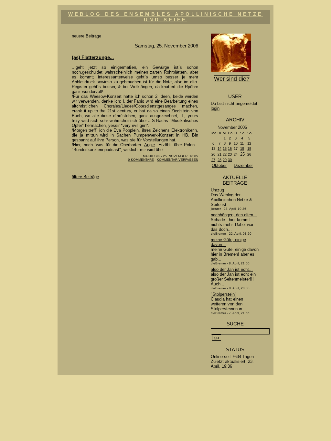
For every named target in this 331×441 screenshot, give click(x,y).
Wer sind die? (232, 79)
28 (219, 160)
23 (230, 154)
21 (219, 154)
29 (225, 160)
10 (236, 143)
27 (213, 160)
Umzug (217, 190)
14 (219, 148)
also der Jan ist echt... (232, 269)
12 (249, 143)
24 (236, 154)
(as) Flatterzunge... (93, 57)
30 (230, 160)
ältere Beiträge (85, 176)
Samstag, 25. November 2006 (166, 45)
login (215, 108)
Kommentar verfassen (177, 159)
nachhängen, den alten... (234, 214)
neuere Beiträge (86, 36)
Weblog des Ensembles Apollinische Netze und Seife (165, 16)
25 (242, 154)
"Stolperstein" (223, 294)
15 (225, 148)
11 (242, 143)
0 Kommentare (141, 159)
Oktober (219, 165)
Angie (149, 144)
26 (249, 154)
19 (249, 148)
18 (242, 148)
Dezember (243, 165)
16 (230, 148)
